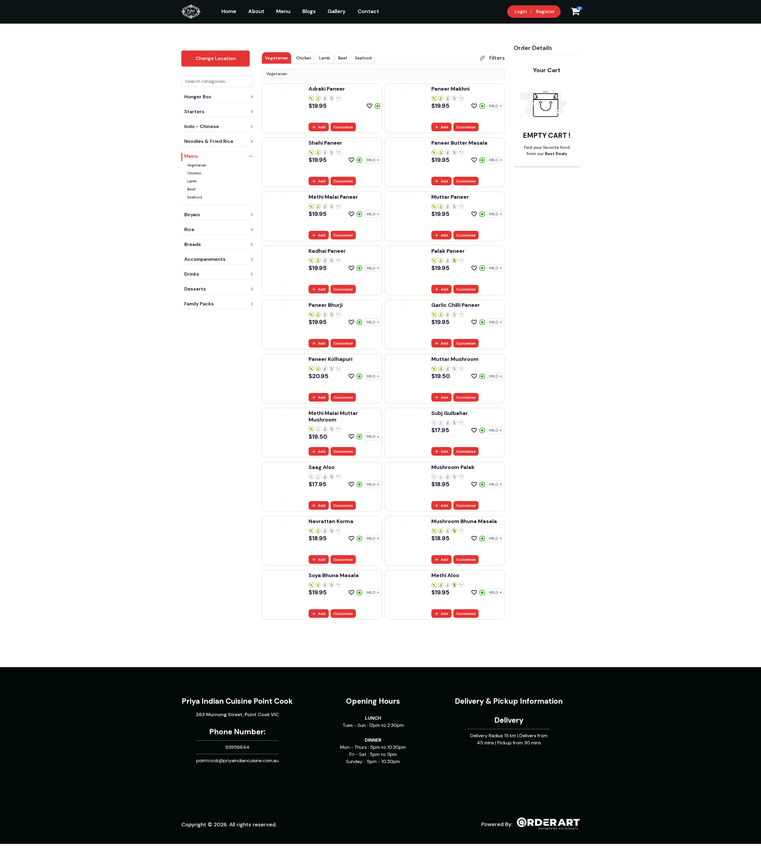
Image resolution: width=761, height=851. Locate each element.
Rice (189, 229)
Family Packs (199, 304)
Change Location (216, 58)
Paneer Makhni (450, 88)
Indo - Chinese (201, 126)
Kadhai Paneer (327, 251)
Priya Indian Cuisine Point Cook (237, 701)
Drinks (191, 274)
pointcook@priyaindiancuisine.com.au (237, 760)
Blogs (309, 11)
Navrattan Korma (331, 521)
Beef (191, 189)
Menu (283, 11)
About (256, 11)
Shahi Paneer (325, 142)
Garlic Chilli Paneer (455, 305)
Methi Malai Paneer (333, 196)
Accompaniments (205, 259)
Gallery (337, 11)
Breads (192, 244)
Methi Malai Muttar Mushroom (333, 416)
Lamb (192, 181)
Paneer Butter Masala (459, 142)
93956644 (237, 747)
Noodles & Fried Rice (208, 141)
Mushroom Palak (452, 467)
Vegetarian (196, 165)
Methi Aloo (445, 575)
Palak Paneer (448, 251)
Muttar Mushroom (455, 359)
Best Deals (556, 153)
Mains (191, 156)
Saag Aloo (322, 467)
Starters (194, 111)
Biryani (192, 214)
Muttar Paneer (450, 196)
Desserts (195, 289)
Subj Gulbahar (449, 413)
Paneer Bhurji (325, 305)
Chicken (194, 173)
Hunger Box (197, 97)
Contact (368, 11)
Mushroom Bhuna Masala (464, 521)
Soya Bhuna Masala (334, 575)
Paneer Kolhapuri (330, 359)
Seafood (194, 197)
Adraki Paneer (327, 88)
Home (228, 11)
